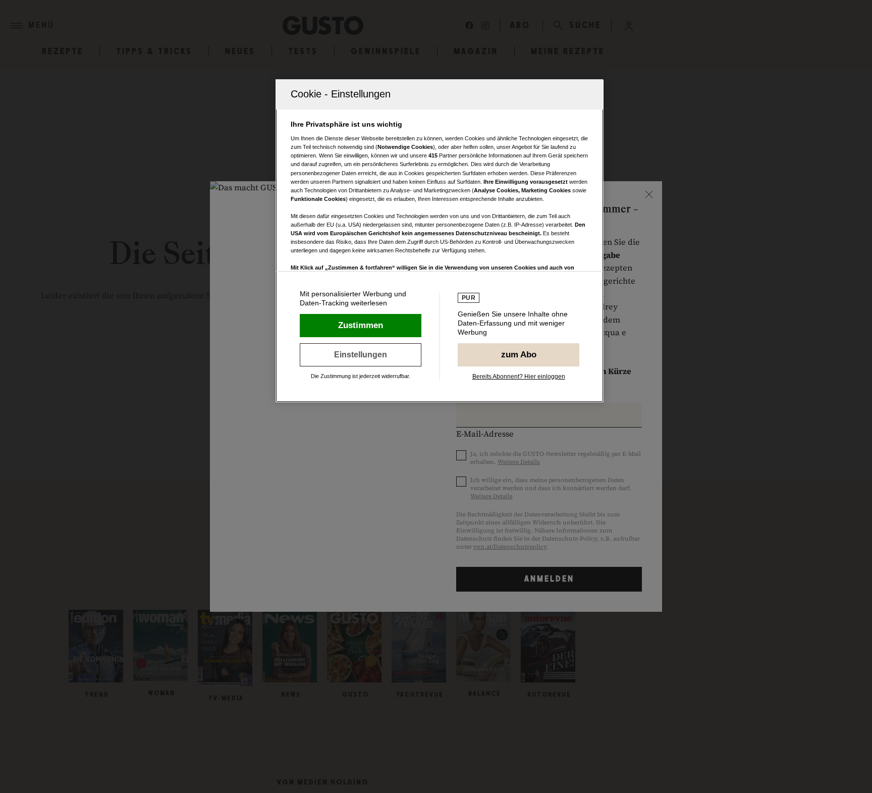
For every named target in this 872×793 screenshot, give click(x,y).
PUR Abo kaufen (518, 354)
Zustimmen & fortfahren (360, 325)
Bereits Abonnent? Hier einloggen (518, 376)
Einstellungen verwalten (360, 354)
